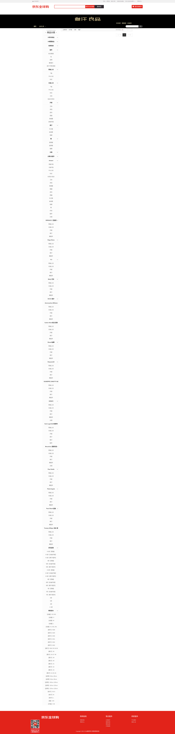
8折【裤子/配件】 (51, 585)
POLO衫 (51, 76)
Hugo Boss (51, 240)
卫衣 (51, 96)
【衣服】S (51, 617)
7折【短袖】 (51, 588)
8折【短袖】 (51, 579)
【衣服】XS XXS (51, 614)
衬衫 (51, 79)
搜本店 (99, 6)
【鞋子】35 (51, 651)
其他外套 (51, 121)
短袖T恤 (51, 164)
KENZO (51, 401)
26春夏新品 (51, 41)
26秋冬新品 (51, 37)
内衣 (51, 210)
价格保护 (108, 720)
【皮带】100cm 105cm (51, 682)
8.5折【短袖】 (51, 570)
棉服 (51, 189)
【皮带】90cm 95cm (51, 679)
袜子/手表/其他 (51, 66)
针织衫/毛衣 (51, 176)
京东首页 (36, 1)
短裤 (51, 135)
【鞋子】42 (51, 667)
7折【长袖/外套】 (51, 591)
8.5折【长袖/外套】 (51, 573)
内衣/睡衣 (51, 53)
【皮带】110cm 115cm (51, 685)
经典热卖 (51, 45)
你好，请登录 (106, 1)
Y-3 (51, 259)
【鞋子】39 (51, 657)
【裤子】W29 (51, 633)
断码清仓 (51, 610)
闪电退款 (108, 726)
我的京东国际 (120, 1)
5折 (51, 601)
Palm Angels (51, 489)
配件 (51, 50)
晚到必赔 (108, 724)
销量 (79, 29)
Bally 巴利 (51, 279)
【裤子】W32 (51, 642)
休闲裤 (51, 132)
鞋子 (51, 440)
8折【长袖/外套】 (51, 582)
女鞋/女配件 (51, 156)
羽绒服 (51, 118)
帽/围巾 (51, 63)
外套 (51, 102)
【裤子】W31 (51, 639)
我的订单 (113, 1)
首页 (35, 26)
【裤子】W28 (51, 630)
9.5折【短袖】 (51, 551)
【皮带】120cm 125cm (51, 688)
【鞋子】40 (51, 660)
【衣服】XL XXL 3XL (51, 626)
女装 (51, 152)
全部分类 (41, 26)
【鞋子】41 (51, 663)
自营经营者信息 (95, 731)
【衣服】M (51, 620)
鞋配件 (51, 236)
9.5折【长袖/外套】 (51, 554)
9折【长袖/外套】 (51, 564)
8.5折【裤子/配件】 (51, 576)
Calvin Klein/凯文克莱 (51, 322)
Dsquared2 (51, 362)
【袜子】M (51, 694)
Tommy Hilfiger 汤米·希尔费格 (51, 530)
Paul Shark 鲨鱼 (51, 508)
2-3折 (51, 607)
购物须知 (82, 720)
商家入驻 (134, 722)
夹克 (51, 109)
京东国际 (43, 7)
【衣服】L (51, 623)
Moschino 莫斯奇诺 (51, 446)
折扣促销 (51, 547)
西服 (51, 195)
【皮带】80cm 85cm (51, 676)
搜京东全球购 (89, 6)
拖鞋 (51, 148)
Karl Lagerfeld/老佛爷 (51, 424)
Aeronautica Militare (51, 303)
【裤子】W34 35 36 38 (51, 648)
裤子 (51, 125)
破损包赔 (108, 722)
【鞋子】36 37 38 (51, 654)
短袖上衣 (51, 69)
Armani (51, 160)
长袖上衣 (51, 83)
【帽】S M (51, 701)
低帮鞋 (51, 145)
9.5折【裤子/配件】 (51, 557)
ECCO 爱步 (51, 299)
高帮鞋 (51, 142)
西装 (51, 115)
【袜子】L (51, 697)
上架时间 (65, 29)
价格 (75, 29)
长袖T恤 (51, 167)
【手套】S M (51, 704)
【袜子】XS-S (51, 691)
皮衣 (51, 112)
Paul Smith (51, 469)
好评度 (70, 29)
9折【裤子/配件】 (51, 567)
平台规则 (134, 720)
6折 (51, 598)
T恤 (51, 73)
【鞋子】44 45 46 (51, 673)
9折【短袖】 (51, 560)
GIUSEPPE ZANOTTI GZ (51, 381)
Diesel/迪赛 (51, 342)
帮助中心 (139, 1)
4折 (51, 604)
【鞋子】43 (51, 670)
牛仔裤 (51, 129)
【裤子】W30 (51, 636)
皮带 (51, 60)
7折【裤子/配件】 (51, 594)
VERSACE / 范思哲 (51, 220)
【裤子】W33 (51, 645)
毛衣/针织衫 (51, 99)
